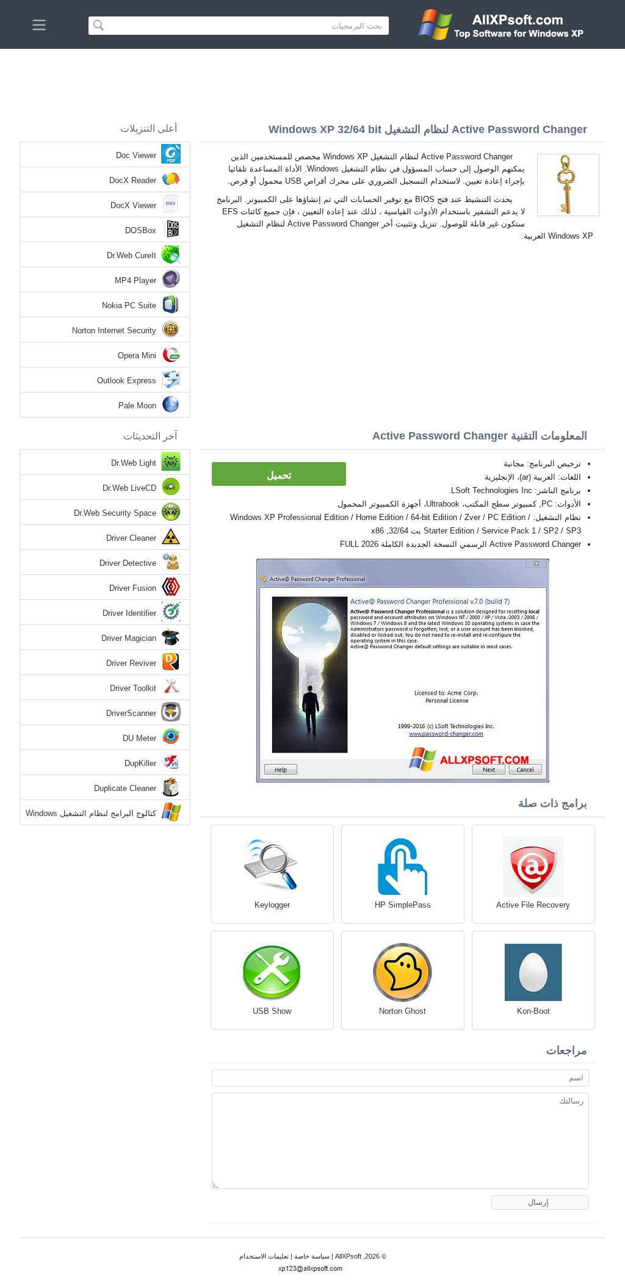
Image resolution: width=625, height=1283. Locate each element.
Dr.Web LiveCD (129, 488)
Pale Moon (137, 405)
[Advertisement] (312, 82)
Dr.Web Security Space (115, 513)
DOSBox (140, 230)
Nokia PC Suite (129, 305)
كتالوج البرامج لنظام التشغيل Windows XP (91, 814)
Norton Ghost (402, 1011)
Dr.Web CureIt (131, 255)
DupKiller (140, 763)
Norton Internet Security (114, 330)
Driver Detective (127, 563)
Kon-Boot (533, 1011)
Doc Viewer (136, 155)
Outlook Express (126, 380)
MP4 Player (135, 280)
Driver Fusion (132, 588)
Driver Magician (128, 638)
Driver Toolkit (133, 688)
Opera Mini (137, 355)
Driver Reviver (131, 663)
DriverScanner (131, 713)
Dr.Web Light (133, 463)
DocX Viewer (133, 205)
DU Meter (139, 738)
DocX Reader (132, 180)
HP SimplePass (403, 904)
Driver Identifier (129, 613)
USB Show (272, 1011)
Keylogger (272, 904)
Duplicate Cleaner (125, 788)
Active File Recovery (533, 904)
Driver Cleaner (131, 538)
